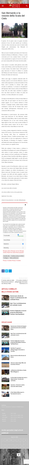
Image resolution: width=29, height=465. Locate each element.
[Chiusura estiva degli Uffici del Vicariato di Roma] (5, 364)
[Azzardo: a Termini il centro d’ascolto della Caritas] (5, 386)
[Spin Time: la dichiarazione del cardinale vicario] (5, 305)
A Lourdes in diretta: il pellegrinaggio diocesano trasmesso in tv (21, 282)
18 (7, 452)
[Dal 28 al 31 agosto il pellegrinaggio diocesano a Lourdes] (5, 350)
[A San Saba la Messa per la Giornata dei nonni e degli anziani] (5, 394)
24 (3, 454)
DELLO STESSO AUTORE (10, 292)
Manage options (7, 251)
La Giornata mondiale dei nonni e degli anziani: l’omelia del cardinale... (19, 379)
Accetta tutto (7, 255)
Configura (6, 258)
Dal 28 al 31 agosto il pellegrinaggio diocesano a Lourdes (18, 350)
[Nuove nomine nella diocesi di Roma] (5, 357)
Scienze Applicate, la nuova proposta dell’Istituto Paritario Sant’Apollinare (18, 312)
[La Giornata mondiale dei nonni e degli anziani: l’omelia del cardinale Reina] (5, 379)
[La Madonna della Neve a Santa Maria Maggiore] (5, 372)
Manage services (15, 251)
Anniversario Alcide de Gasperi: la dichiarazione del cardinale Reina (18, 297)
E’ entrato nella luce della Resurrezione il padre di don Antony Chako (8, 282)
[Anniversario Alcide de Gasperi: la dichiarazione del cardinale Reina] (5, 297)
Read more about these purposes (15, 252)
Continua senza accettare (17, 255)
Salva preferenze (14, 258)
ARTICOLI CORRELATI (9, 289)
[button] (25, 204)
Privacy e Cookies (7, 260)
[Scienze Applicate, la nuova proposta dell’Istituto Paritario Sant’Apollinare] (5, 312)
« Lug (3, 460)
